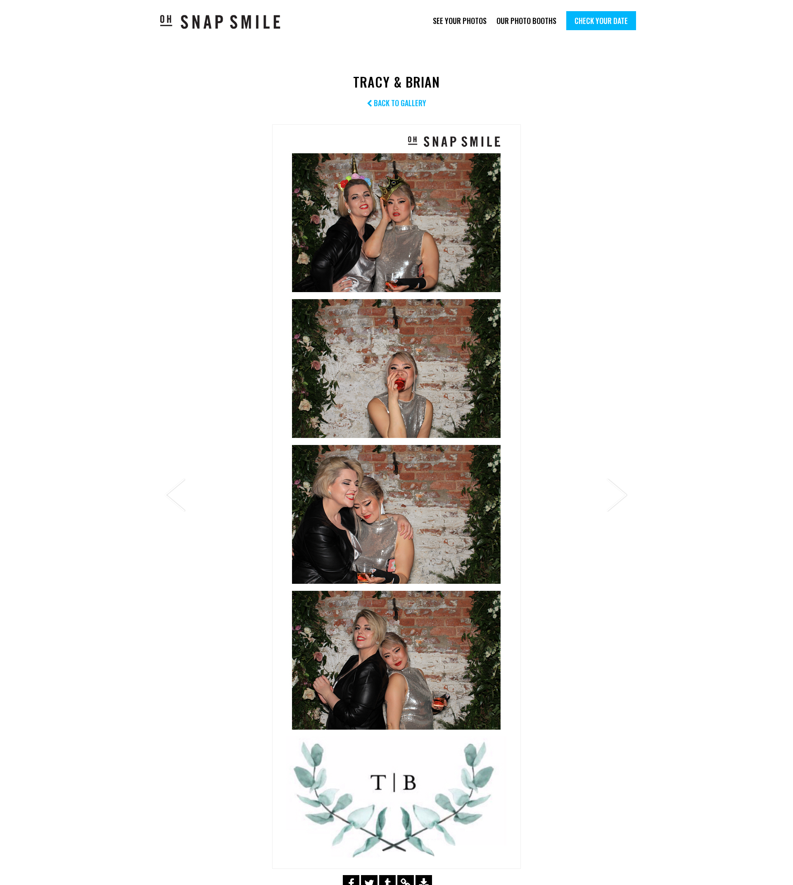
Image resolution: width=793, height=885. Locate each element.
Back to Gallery (399, 103)
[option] (396, 496)
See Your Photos (460, 20)
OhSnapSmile (226, 21)
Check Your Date (601, 20)
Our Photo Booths (526, 20)
